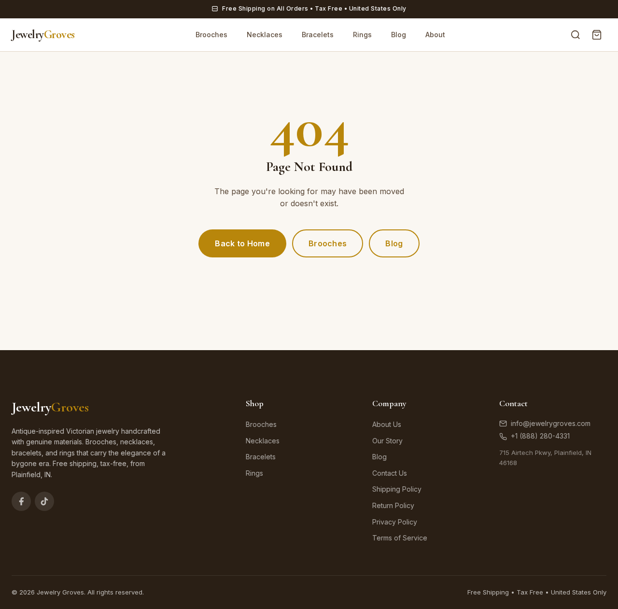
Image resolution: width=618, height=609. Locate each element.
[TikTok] (44, 501)
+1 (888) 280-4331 (540, 436)
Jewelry (43, 35)
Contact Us (389, 473)
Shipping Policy (396, 489)
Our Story (387, 441)
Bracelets (318, 34)
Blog (398, 34)
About (435, 34)
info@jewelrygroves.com (550, 423)
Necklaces (264, 34)
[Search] (575, 34)
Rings (362, 34)
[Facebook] (21, 501)
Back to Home (242, 243)
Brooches (211, 34)
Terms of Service (399, 538)
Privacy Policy (394, 522)
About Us (386, 424)
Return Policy (393, 505)
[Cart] (596, 34)
